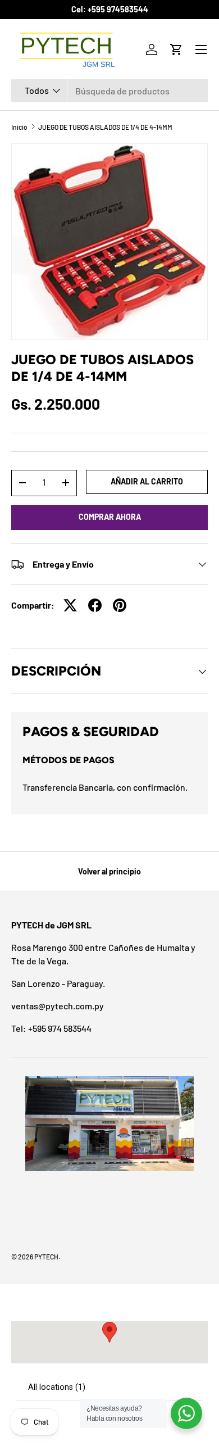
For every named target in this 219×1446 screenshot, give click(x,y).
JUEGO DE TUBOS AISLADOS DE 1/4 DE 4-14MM (105, 127)
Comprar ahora (110, 517)
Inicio (19, 127)
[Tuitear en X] (70, 605)
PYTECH (46, 1257)
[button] (176, 49)
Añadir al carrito (147, 481)
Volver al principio (109, 871)
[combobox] (109, 90)
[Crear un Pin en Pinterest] (119, 605)
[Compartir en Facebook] (95, 605)
